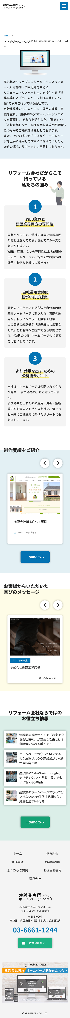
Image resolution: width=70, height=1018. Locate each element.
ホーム (7, 35)
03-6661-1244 (35, 929)
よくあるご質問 (17, 870)
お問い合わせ (37, 943)
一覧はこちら (35, 557)
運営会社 (35, 878)
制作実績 (18, 862)
